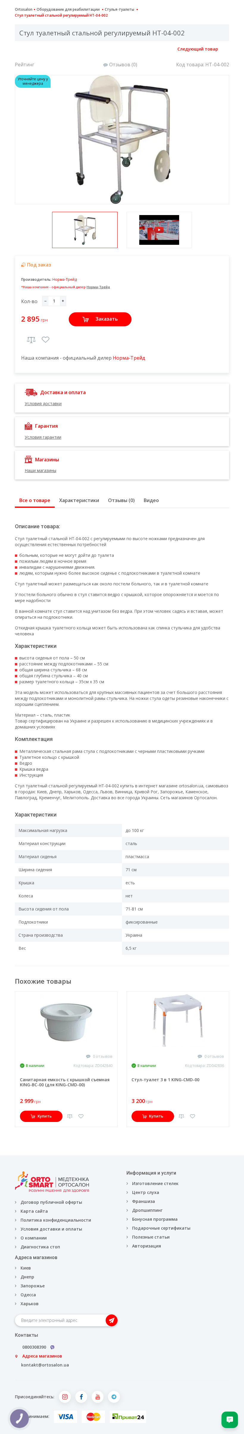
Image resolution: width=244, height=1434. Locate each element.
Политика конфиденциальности (56, 1220)
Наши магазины (40, 470)
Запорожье (33, 1286)
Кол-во (29, 301)
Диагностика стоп (40, 1247)
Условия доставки (43, 403)
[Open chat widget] (229, 1419)
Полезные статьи (151, 1237)
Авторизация (146, 1246)
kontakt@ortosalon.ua (45, 1365)
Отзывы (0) (121, 500)
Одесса (28, 1294)
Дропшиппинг (147, 1210)
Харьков (30, 1303)
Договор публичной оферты (51, 1202)
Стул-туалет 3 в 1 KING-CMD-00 (165, 1079)
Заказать (107, 319)
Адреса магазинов (42, 1356)
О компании (34, 1238)
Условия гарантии (43, 437)
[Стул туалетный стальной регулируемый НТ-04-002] (122, 139)
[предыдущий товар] (21, 49)
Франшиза (143, 1201)
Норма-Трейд (64, 279)
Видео (151, 500)
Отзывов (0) (123, 65)
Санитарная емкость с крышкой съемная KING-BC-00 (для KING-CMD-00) (65, 1082)
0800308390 (34, 1347)
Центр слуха (145, 1192)
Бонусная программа (155, 1219)
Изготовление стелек (155, 1183)
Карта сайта (34, 1211)
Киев (26, 1268)
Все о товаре (34, 500)
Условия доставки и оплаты (51, 1229)
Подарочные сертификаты (161, 1228)
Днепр (27, 1277)
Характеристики (79, 500)
